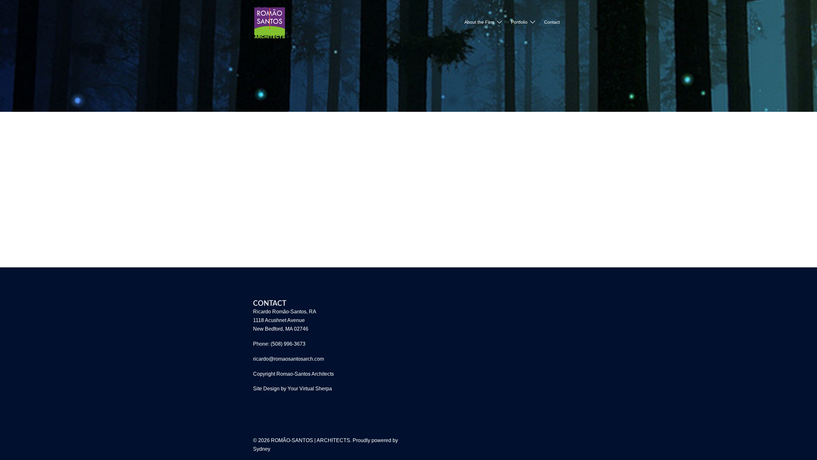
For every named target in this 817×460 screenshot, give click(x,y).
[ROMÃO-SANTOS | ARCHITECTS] (269, 22)
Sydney (261, 449)
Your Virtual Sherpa (310, 388)
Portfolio (519, 22)
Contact (552, 22)
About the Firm (479, 22)
